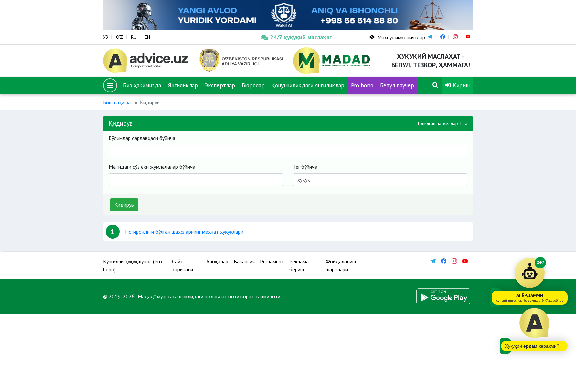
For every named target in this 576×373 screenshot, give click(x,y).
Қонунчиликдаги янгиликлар (307, 85)
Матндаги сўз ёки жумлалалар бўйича (152, 166)
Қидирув (124, 204)
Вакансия (244, 261)
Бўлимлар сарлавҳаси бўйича (142, 138)
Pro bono (362, 85)
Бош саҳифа (117, 102)
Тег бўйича (305, 166)
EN (147, 37)
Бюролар (253, 85)
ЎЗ (105, 37)
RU (134, 37)
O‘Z (119, 37)
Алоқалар (217, 261)
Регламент (272, 261)
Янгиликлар (183, 85)
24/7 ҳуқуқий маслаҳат (301, 37)
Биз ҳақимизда (142, 85)
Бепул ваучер (397, 85)
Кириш (460, 85)
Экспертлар (220, 85)
